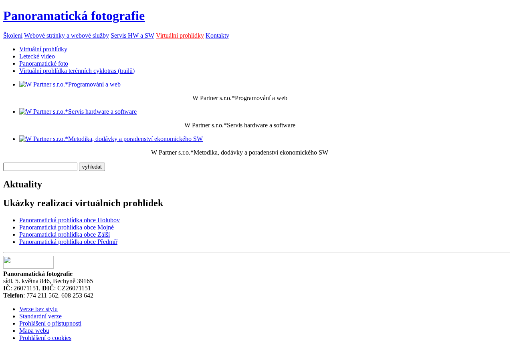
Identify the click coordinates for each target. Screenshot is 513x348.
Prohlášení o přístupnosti (50, 323)
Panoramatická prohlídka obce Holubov (69, 220)
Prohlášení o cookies (45, 337)
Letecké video (37, 56)
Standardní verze (40, 316)
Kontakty (217, 35)
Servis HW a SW (132, 35)
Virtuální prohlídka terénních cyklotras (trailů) (77, 70)
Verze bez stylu (38, 309)
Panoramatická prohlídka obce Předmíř (68, 241)
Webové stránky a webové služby (66, 35)
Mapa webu (34, 330)
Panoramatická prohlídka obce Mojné (66, 227)
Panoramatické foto (43, 63)
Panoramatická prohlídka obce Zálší (64, 234)
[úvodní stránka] (70, 84)
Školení (12, 35)
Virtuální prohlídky (180, 35)
